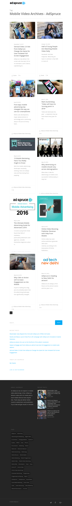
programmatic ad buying (17, 476)
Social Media (29, 479)
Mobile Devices (15, 455)
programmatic (26, 473)
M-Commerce (15, 445)
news (27, 464)
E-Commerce (14, 439)
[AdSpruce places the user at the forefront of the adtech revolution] (42, 414)
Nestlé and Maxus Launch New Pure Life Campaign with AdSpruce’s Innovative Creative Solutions (35, 338)
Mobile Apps (15, 82)
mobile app (24, 451)
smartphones (22, 479)
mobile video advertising (25, 461)
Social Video (26, 482)
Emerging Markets (23, 439)
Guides (13, 442)
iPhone (26, 442)
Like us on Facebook (17, 370)
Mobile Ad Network (22, 448)
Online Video (21, 467)
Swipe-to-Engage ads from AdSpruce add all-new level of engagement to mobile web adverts (34, 346)
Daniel (15, 75)
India (22, 442)
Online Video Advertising (17, 470)
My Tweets (13, 363)
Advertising (15, 24)
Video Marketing (29, 485)
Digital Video (28, 436)
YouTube (25, 488)
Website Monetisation (17, 488)
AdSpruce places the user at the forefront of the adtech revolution (29, 342)
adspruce (14, 433)
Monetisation (22, 464)
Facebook (30, 439)
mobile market (23, 455)
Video (13, 485)
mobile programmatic (26, 458)
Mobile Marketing (16, 458)
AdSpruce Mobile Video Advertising (21, 133)
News (31, 464)
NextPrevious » (11, 312)
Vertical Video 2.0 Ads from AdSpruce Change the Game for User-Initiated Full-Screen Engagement (35, 351)
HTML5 (17, 442)
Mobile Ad (14, 448)
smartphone (14, 479)
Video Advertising (20, 485)
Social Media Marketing (17, 482)
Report (25, 476)
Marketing (21, 445)
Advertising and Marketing (18, 436)
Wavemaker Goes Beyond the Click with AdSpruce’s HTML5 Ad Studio (30, 334)
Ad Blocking (15, 140)
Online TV (14, 467)
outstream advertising (17, 473)
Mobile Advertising (16, 451)
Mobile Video (43, 24)
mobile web (14, 464)
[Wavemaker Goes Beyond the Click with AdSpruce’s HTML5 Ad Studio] (42, 394)
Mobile (26, 445)
